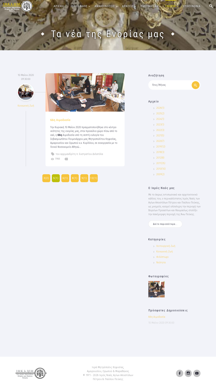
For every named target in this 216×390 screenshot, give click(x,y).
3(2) (46, 178)
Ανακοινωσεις (105, 6)
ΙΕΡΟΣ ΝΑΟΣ (79, 6)
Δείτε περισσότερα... (165, 224)
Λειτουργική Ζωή (165, 245)
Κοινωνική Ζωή (26, 105)
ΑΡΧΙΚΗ (59, 6)
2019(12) (160, 146)
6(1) (65, 178)
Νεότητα (161, 262)
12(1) (93, 178)
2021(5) (160, 135)
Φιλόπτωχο (162, 256)
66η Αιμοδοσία (60, 120)
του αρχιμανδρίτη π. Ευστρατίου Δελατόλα (79, 154)
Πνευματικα (149, 6)
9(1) (84, 178)
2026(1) (160, 107)
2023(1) (160, 124)
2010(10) (161, 168)
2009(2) (160, 174)
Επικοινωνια (192, 6)
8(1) (74, 178)
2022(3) (160, 130)
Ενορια (170, 6)
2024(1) (160, 118)
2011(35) (160, 163)
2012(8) (160, 157)
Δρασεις (128, 6)
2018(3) (160, 152)
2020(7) (160, 141)
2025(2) (160, 113)
